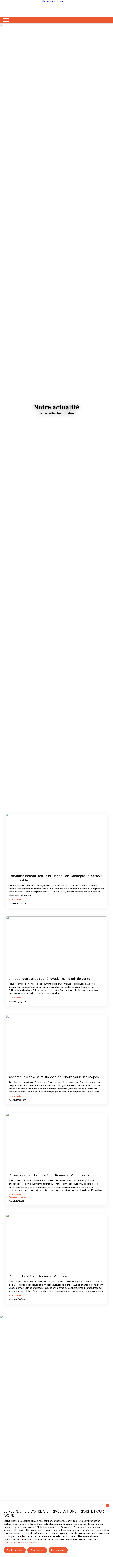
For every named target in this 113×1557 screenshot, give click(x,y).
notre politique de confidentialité (21, 1542)
